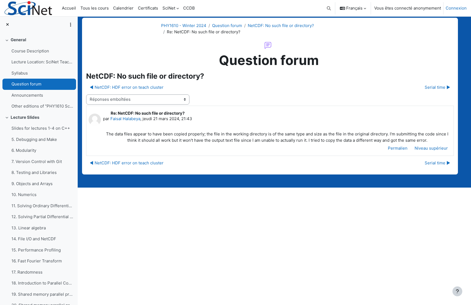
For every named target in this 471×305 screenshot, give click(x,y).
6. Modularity (23, 150)
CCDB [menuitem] (189, 8)
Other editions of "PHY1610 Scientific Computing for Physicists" (42, 106)
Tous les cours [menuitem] (94, 8)
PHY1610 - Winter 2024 (183, 25)
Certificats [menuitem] (148, 8)
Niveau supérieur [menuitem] (431, 148)
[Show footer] (457, 291)
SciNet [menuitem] (168, 8)
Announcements (27, 95)
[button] (329, 8)
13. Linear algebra (28, 227)
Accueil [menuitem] (69, 8)
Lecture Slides (25, 117)
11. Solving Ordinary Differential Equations (42, 205)
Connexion (456, 8)
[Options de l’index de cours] (71, 24)
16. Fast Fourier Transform (36, 260)
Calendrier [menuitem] (123, 8)
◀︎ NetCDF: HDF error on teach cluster (127, 87)
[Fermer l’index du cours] (7, 25)
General (18, 39)
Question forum (26, 84)
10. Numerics (24, 194)
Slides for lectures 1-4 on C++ (40, 128)
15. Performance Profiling (36, 250)
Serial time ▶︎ (437, 87)
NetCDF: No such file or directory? (281, 25)
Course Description (30, 51)
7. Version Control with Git (36, 161)
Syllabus (19, 73)
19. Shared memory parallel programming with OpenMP (42, 294)
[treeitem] (39, 73)
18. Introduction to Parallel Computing (42, 283)
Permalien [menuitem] (397, 148)
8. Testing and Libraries (34, 172)
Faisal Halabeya (125, 118)
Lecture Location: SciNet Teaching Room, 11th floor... (42, 61)
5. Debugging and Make (34, 139)
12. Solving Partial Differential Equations (42, 216)
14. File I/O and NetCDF (33, 238)
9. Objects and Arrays (32, 183)
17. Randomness (27, 272)
